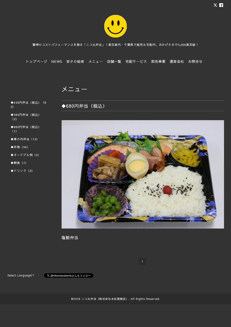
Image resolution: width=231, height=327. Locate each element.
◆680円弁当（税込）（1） (26, 129)
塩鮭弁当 (70, 237)
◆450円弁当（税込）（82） (28, 104)
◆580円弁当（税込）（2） (26, 117)
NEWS (56, 61)
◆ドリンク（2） (23, 171)
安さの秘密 (75, 61)
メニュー (95, 61)
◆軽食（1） (19, 163)
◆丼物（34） (20, 147)
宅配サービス (136, 61)
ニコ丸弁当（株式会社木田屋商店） (105, 299)
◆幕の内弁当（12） (25, 139)
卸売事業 (158, 61)
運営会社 (177, 61)
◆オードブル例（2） (26, 155)
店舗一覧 (114, 61)
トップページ (36, 61)
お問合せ (195, 61)
